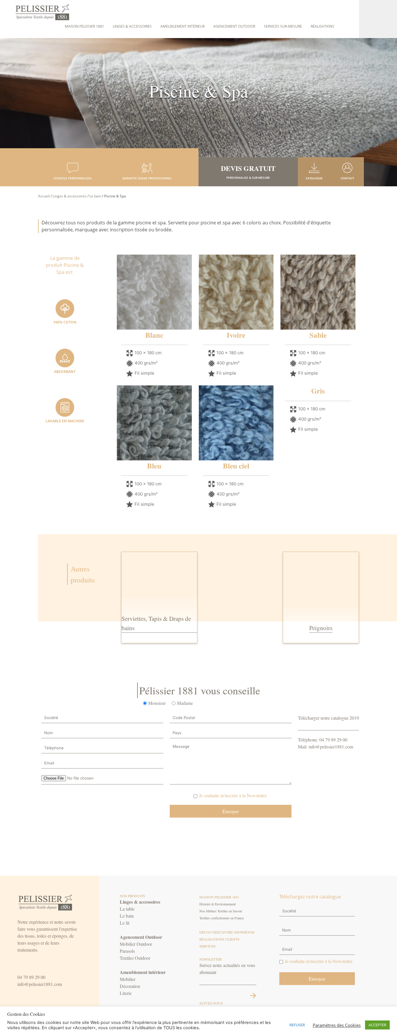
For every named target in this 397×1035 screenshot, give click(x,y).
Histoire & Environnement (217, 904)
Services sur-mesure (283, 26)
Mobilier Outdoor (136, 944)
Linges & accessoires (132, 26)
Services (207, 946)
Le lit (124, 923)
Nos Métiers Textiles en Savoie (220, 911)
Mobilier (127, 979)
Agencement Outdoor (234, 26)
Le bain (95, 196)
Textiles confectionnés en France (221, 918)
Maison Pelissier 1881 (84, 26)
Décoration (130, 986)
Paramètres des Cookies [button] (337, 1025)
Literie (126, 993)
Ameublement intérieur (182, 26)
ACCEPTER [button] (377, 1024)
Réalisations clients (219, 939)
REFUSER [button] (297, 1024)
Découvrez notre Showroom (227, 932)
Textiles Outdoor (135, 958)
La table (127, 909)
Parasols (127, 951)
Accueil (44, 196)
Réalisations (322, 26)
